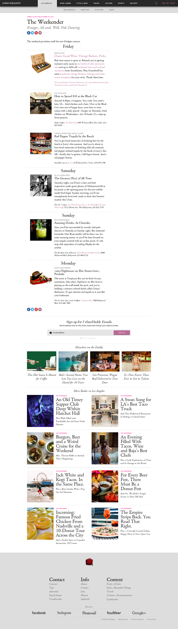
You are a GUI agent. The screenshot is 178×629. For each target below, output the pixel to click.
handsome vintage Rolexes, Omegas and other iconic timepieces (79, 75)
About (84, 584)
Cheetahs (96, 252)
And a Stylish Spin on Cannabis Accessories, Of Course (70, 542)
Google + (139, 613)
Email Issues (55, 595)
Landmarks (112, 599)
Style (82, 3)
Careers (84, 588)
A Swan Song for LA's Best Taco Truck (136, 404)
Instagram (64, 613)
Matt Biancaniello (83, 252)
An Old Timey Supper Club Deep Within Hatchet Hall (69, 407)
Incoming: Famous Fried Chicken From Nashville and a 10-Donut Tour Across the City (70, 523)
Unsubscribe (55, 599)
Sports (121, 3)
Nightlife (85, 10)
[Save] (40, 32)
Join (83, 591)
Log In (172, 3)
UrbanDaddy (12, 3)
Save (36, 32)
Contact (53, 584)
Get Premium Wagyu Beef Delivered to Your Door (105, 379)
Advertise (54, 591)
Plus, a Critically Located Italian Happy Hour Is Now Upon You (135, 532)
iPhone (84, 595)
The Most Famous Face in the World (81, 204)
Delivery (134, 3)
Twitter (114, 613)
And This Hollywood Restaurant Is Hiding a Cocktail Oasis (136, 415)
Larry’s (69, 162)
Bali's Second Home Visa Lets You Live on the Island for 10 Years (73, 379)
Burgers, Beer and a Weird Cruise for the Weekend (68, 444)
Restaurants (69, 10)
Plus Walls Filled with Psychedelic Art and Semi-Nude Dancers (70, 421)
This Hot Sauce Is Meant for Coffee (41, 377)
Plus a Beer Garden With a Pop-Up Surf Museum (70, 491)
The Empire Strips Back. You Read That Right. (135, 519)
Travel (96, 3)
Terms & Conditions (137, 619)
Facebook (39, 613)
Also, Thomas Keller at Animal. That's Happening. (70, 457)
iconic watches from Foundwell (75, 85)
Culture (108, 3)
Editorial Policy (123, 619)
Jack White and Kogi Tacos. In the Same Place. (70, 479)
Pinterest (89, 613)
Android (85, 599)
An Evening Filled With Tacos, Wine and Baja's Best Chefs (134, 446)
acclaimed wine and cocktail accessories (79, 68)
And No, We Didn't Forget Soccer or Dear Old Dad (133, 495)
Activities (99, 10)
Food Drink (65, 3)
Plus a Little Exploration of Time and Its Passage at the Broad (136, 462)
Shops (111, 10)
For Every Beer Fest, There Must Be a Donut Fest (134, 482)
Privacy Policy (151, 619)
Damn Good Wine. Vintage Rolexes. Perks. (80, 56)
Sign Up (165, 3)
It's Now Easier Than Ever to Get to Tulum (136, 377)
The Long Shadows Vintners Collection (68, 82)
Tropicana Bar (86, 300)
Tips (51, 588)
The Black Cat (70, 122)
